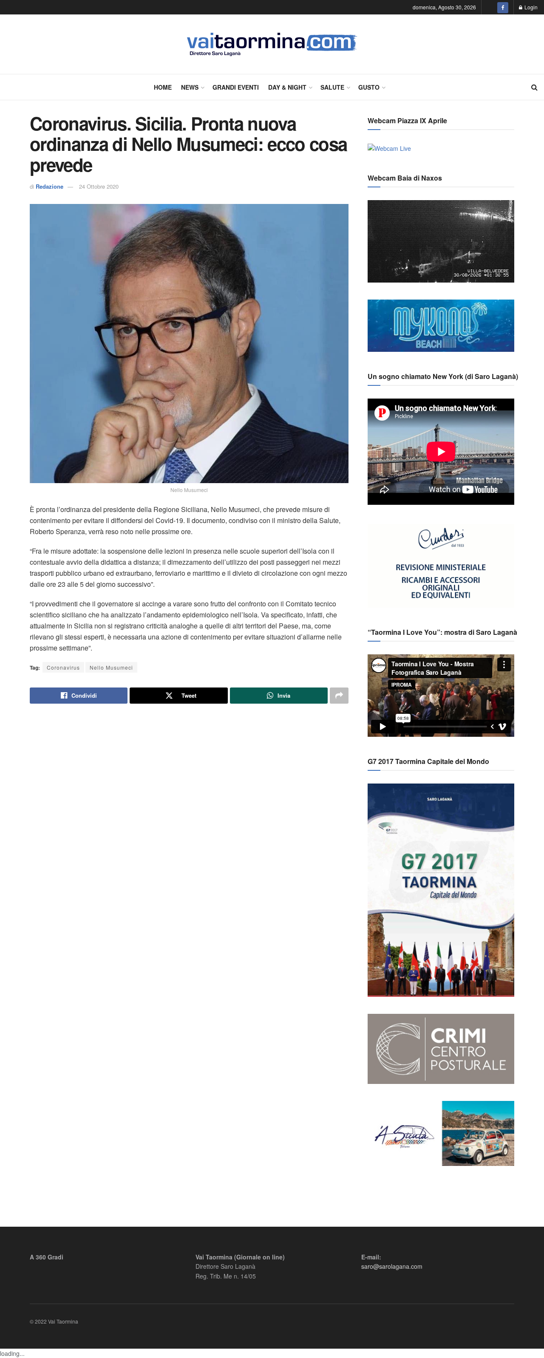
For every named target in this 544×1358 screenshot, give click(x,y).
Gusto (369, 87)
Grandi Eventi (235, 87)
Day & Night (287, 87)
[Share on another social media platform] (339, 695)
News (189, 87)
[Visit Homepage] (272, 44)
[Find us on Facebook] (502, 7)
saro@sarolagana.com (391, 1266)
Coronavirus (63, 667)
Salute (332, 87)
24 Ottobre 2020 (99, 186)
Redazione (49, 186)
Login (530, 7)
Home (163, 87)
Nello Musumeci (111, 667)
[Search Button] (534, 87)
